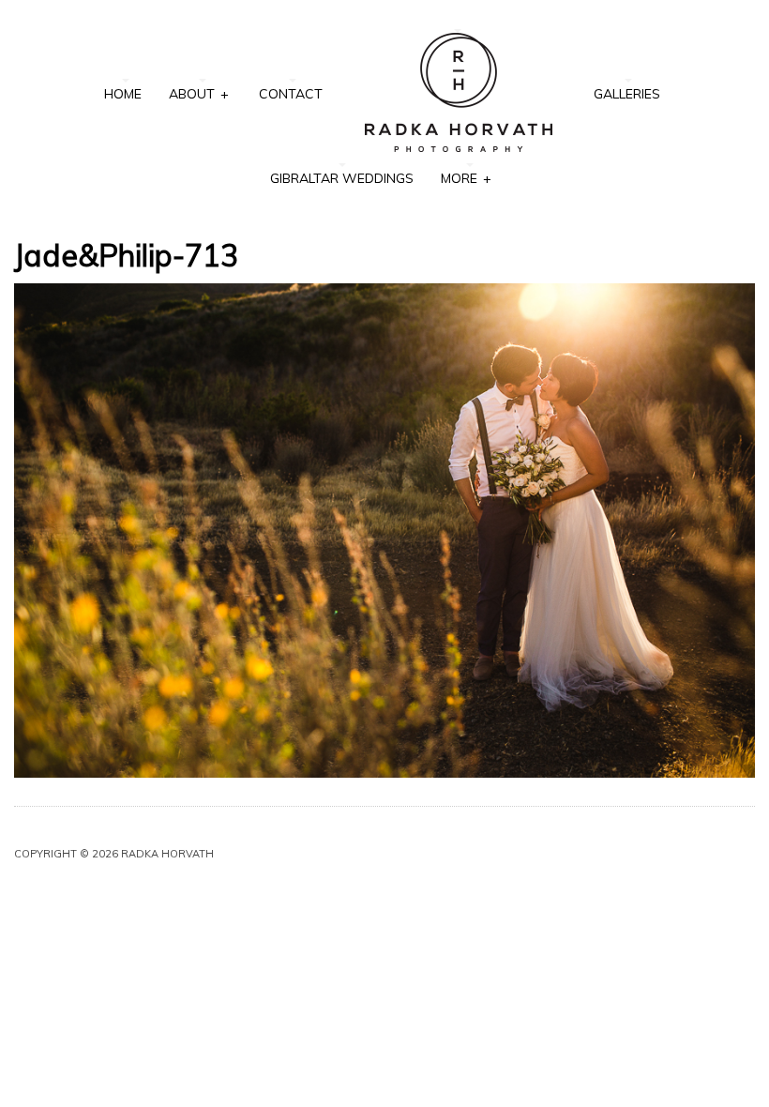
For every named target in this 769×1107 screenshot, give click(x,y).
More (465, 178)
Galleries (627, 93)
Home (123, 93)
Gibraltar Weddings (342, 178)
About (198, 93)
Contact (291, 93)
